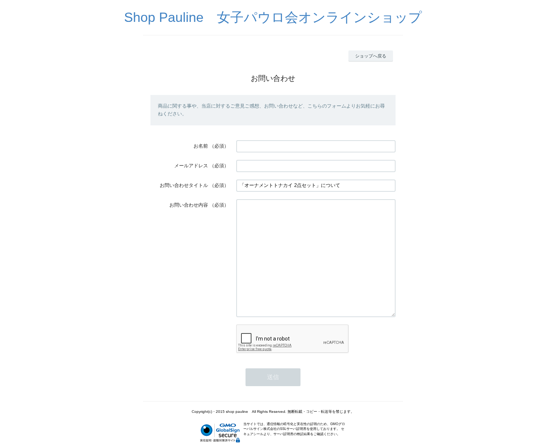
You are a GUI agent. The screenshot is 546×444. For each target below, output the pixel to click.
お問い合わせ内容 (188, 205)
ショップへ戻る (370, 56)
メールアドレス (191, 165)
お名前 (201, 146)
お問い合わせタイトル (184, 185)
